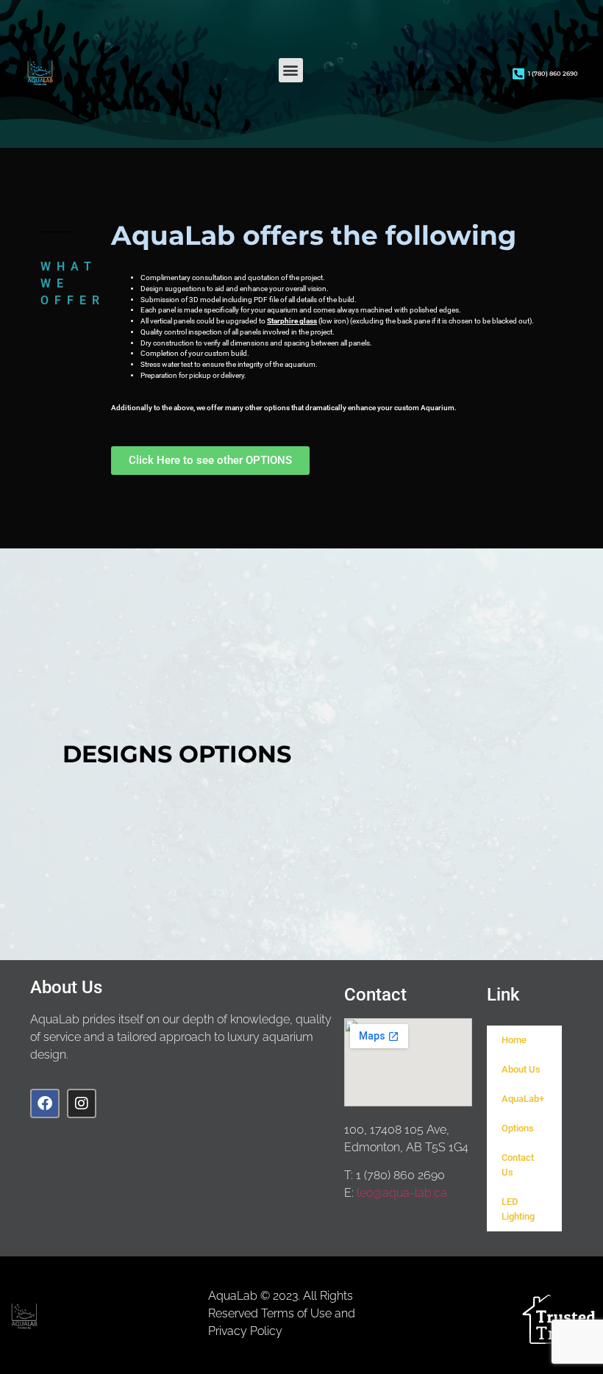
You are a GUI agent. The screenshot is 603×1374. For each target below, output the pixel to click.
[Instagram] (81, 1103)
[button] (291, 70)
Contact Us (518, 1165)
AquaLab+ (523, 1098)
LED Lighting (518, 1209)
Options (518, 1128)
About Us (521, 1069)
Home (514, 1039)
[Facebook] (45, 1103)
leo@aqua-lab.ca (402, 1193)
